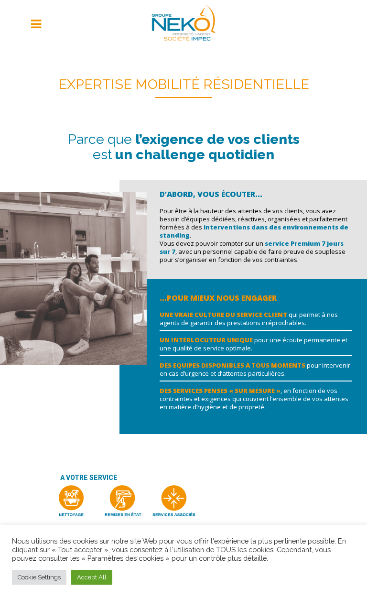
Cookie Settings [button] (39, 577)
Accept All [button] (92, 577)
